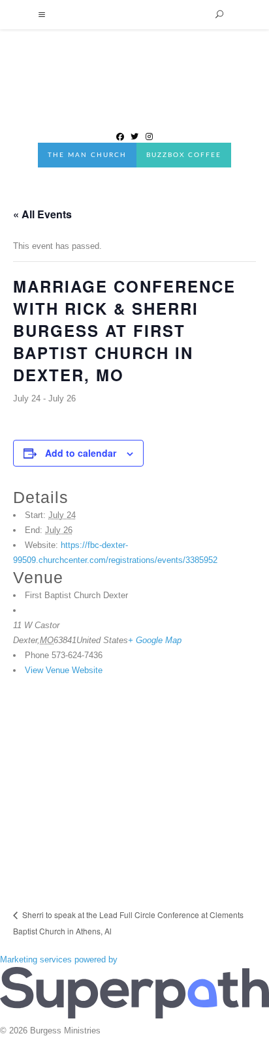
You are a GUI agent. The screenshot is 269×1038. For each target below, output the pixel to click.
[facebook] (120, 135)
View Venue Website (64, 670)
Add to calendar (80, 452)
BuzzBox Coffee (183, 155)
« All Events (42, 214)
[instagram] (149, 135)
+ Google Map (155, 640)
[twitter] (134, 135)
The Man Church (87, 155)
